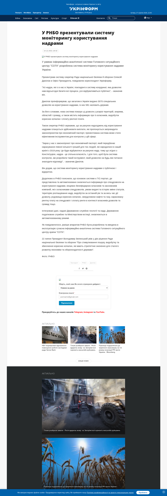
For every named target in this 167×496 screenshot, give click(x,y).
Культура (55, 18)
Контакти (101, 18)
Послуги (18, 13)
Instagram (88, 312)
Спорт (64, 18)
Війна (17, 18)
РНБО (84, 263)
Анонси (46, 13)
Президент (74, 263)
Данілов (92, 263)
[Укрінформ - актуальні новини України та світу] (83, 8)
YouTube (100, 312)
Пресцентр (37, 13)
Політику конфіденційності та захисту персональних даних (110, 493)
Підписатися (66, 303)
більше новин (83, 361)
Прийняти (143, 493)
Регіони (44, 18)
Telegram (78, 312)
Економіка (27, 18)
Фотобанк (27, 13)
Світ (36, 18)
